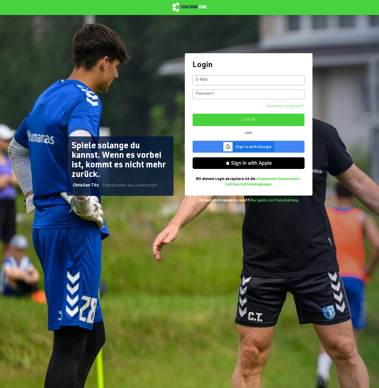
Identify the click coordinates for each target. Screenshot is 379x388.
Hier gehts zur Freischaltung (274, 201)
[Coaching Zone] (189, 7)
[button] (248, 163)
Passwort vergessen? (285, 106)
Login (248, 120)
